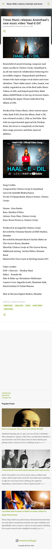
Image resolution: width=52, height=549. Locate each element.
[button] (4, 31)
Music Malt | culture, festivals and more (24, 4)
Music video (37, 305)
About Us (5, 395)
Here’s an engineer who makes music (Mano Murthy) (22, 429)
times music (8, 309)
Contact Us (6, 398)
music (28, 305)
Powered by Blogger (27, 541)
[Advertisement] (26, 362)
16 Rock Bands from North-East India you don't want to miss (25, 470)
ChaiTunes (6, 393)
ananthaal (8, 305)
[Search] (48, 4)
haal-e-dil (19, 305)
